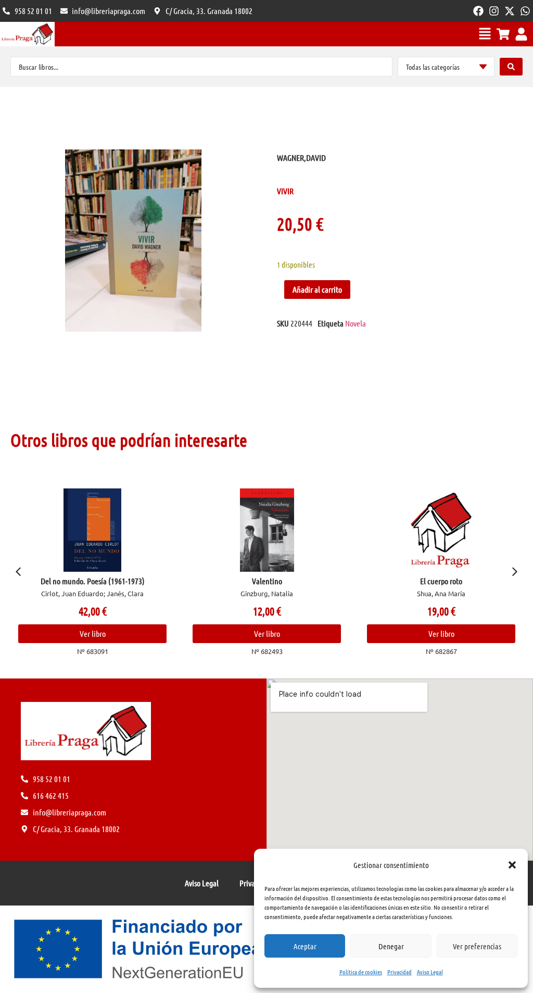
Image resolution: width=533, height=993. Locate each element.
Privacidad (399, 971)
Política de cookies (360, 971)
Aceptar (305, 946)
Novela (355, 323)
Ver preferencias (477, 946)
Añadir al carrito (317, 289)
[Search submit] (511, 67)
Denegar (391, 946)
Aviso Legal (430, 971)
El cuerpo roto (441, 581)
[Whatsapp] (525, 11)
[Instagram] (494, 11)
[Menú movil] (484, 33)
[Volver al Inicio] (27, 34)
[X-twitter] (509, 11)
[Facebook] (478, 11)
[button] (512, 865)
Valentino (267, 581)
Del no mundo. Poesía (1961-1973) (93, 581)
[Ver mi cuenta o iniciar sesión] (521, 34)
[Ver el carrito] (503, 34)
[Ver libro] (92, 530)
